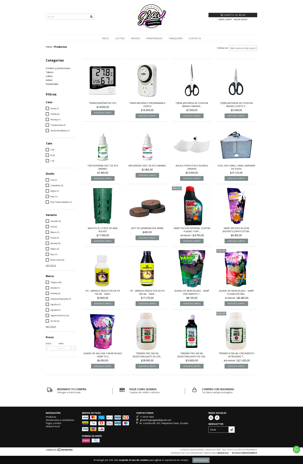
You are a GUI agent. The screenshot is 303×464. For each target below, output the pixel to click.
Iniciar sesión (240, 19)
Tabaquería (175, 38)
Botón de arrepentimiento (244, 453)
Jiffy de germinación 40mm (147, 228)
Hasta (61, 343)
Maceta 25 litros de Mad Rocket (103, 230)
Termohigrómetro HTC (103, 102)
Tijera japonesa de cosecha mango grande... (191, 104)
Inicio (105, 38)
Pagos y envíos (53, 423)
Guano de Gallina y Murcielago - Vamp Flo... (102, 355)
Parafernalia (154, 38)
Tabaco (49, 72)
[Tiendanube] (59, 451)
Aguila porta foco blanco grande (192, 167)
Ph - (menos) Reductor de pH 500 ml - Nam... (147, 292)
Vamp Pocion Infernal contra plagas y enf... (192, 230)
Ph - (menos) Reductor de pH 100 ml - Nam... (103, 292)
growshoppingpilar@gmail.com (155, 419)
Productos (51, 416)
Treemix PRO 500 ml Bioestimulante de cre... (147, 355)
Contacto (195, 38)
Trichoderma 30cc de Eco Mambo (102, 167)
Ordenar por (223, 48)
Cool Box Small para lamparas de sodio (236, 167)
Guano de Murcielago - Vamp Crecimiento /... (191, 292)
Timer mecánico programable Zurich (147, 104)
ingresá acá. (223, 453)
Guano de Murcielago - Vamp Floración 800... (236, 292)
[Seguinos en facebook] (217, 417)
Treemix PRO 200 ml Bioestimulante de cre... (191, 355)
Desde (48, 343)
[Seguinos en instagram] (210, 417)
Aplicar (73, 348)
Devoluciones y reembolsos (60, 419)
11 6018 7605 (147, 416)
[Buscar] (91, 16)
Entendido (201, 460)
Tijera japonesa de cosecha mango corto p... (236, 104)
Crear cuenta (225, 19)
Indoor (135, 38)
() (234, 14)
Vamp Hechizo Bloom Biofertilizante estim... (236, 230)
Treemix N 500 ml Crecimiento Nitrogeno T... (236, 355)
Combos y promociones (58, 68)
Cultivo (120, 38)
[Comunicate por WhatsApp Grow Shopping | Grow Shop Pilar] (296, 449)
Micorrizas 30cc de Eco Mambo (147, 165)
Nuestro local (52, 426)
